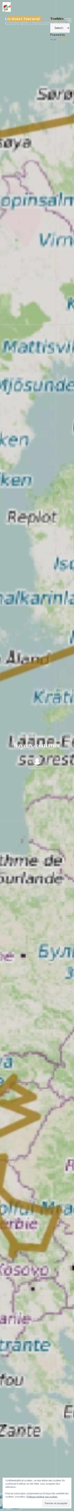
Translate (62, 39)
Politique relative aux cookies (42, 1496)
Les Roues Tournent (22, 18)
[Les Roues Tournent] (7, 6)
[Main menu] (68, 20)
